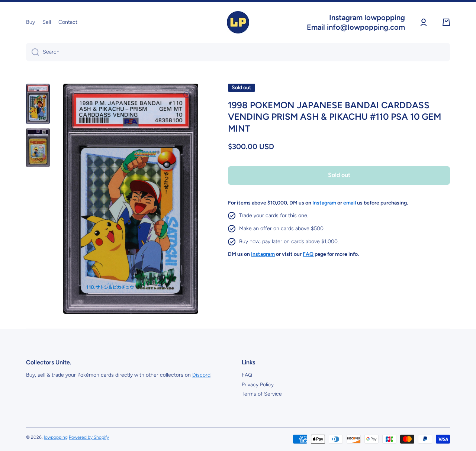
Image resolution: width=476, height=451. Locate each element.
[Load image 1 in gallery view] (38, 104)
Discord (201, 375)
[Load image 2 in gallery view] (38, 147)
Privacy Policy (258, 384)
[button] (446, 22)
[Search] (32, 52)
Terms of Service (262, 394)
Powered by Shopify (89, 437)
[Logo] (238, 22)
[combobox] (238, 52)
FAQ (247, 375)
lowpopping (56, 437)
